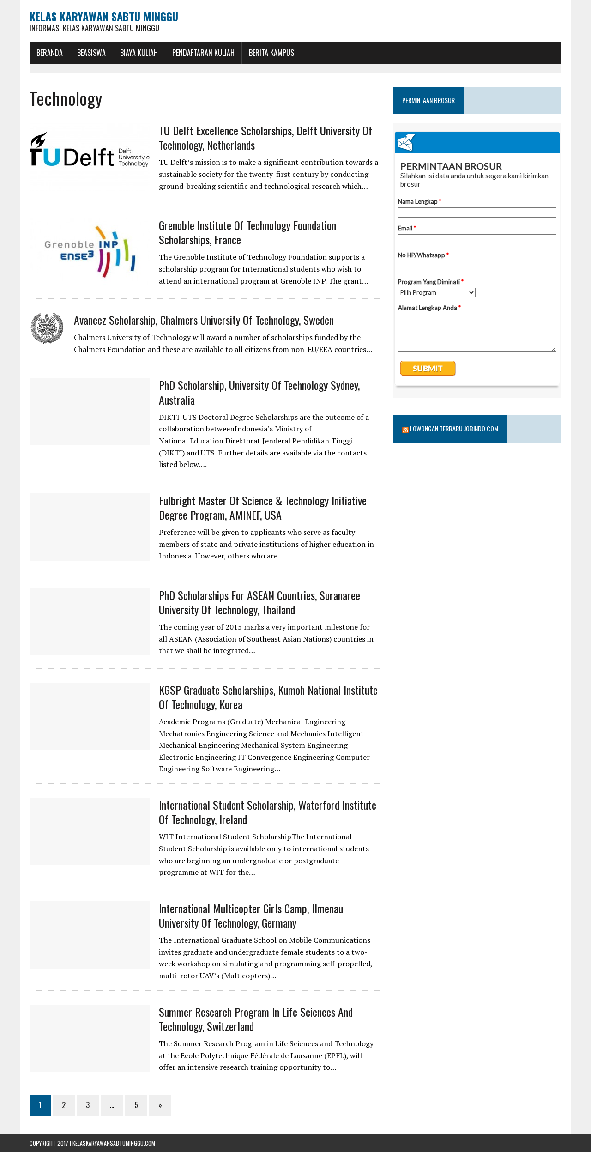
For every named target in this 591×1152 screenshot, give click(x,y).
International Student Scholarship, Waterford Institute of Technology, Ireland (267, 811)
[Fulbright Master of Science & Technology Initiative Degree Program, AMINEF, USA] (90, 554)
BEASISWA (91, 52)
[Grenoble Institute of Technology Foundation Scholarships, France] (90, 279)
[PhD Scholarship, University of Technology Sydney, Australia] (90, 439)
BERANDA (49, 52)
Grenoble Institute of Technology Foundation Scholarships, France (247, 232)
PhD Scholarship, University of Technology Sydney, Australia (259, 391)
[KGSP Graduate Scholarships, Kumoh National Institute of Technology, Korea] (90, 744)
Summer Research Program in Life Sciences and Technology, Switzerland (256, 1018)
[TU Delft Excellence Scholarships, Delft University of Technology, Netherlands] (90, 184)
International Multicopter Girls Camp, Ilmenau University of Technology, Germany (251, 915)
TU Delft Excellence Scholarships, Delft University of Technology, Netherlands (265, 137)
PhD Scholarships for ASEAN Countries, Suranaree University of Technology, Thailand (259, 602)
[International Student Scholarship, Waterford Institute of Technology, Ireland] (90, 859)
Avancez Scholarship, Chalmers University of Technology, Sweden (204, 319)
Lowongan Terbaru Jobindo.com (454, 428)
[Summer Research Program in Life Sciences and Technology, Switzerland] (90, 1066)
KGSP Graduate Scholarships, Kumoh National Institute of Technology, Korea (268, 696)
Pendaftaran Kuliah (203, 52)
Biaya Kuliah (139, 52)
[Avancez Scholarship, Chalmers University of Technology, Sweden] (47, 338)
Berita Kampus (271, 52)
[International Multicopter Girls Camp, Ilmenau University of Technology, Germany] (90, 962)
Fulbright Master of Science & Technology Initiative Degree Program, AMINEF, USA (263, 507)
